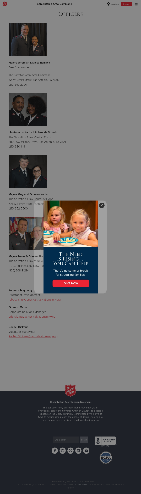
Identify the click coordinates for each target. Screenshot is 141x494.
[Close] (102, 205)
